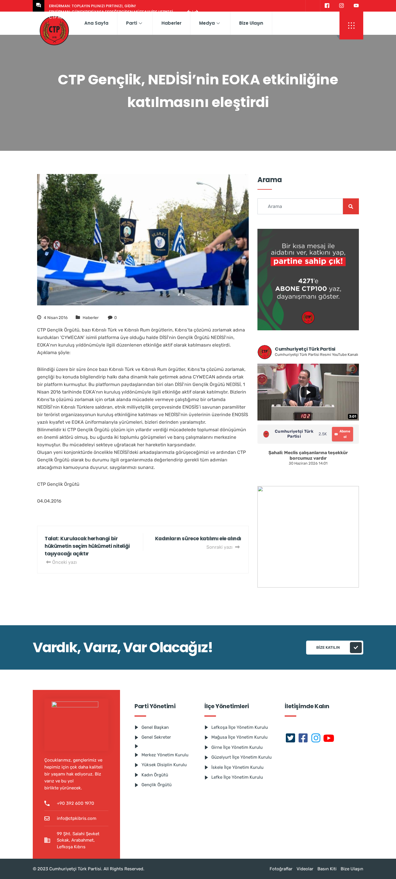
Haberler (171, 23)
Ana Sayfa (96, 23)
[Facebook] (327, 6)
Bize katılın (328, 647)
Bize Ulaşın (251, 23)
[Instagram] (341, 6)
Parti (131, 23)
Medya (207, 23)
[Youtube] (356, 6)
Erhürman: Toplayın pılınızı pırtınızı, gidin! (92, 6)
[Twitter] (312, 6)
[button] (351, 25)
